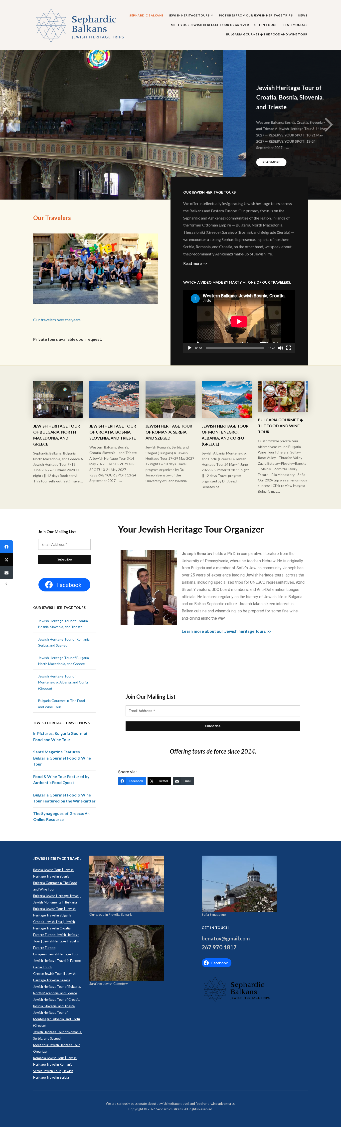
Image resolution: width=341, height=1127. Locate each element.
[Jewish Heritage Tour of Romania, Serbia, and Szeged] (170, 399)
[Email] (6, 572)
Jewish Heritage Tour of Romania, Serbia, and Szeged (169, 432)
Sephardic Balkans (146, 15)
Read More (48, 162)
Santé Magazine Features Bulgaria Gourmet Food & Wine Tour (62, 757)
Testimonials (295, 25)
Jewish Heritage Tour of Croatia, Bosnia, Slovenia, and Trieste (67, 97)
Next (328, 124)
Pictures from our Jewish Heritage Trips (256, 15)
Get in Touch (266, 25)
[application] (239, 321)
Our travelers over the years (57, 319)
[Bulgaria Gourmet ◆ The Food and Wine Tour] (283, 396)
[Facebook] (6, 546)
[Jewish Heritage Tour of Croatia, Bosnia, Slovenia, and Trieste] (114, 399)
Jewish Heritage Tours (189, 15)
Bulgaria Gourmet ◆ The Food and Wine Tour (267, 34)
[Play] (189, 347)
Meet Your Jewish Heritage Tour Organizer (210, 25)
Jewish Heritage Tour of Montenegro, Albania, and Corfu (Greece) (63, 682)
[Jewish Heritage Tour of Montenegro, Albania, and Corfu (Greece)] (227, 399)
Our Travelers (52, 217)
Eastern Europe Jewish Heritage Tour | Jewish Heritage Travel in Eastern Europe (56, 941)
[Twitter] (6, 559)
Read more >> (195, 263)
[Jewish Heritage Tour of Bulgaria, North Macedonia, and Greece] (58, 399)
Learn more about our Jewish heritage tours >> (226, 631)
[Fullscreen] (288, 347)
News (302, 15)
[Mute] (280, 347)
